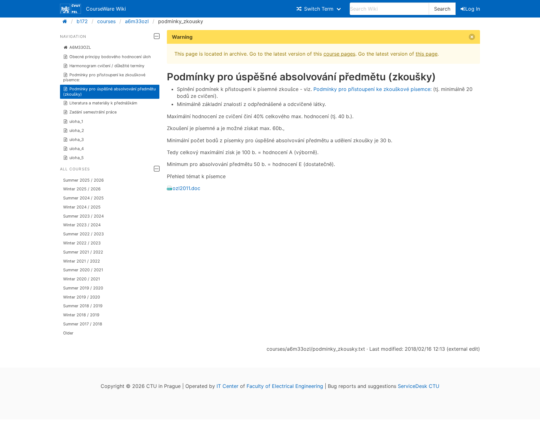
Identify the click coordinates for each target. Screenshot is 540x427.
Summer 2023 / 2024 (83, 216)
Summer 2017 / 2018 (82, 324)
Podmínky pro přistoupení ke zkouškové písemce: (104, 77)
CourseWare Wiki (106, 9)
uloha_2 (76, 130)
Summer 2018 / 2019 (82, 306)
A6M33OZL (80, 47)
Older (68, 333)
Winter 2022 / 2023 (82, 243)
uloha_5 (76, 157)
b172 (82, 21)
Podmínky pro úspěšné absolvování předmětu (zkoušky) (109, 91)
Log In (472, 9)
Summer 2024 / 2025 (83, 198)
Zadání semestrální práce (93, 112)
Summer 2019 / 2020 (83, 288)
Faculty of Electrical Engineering (285, 386)
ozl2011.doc (186, 188)
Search (442, 9)
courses (106, 21)
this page (427, 54)
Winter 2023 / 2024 (82, 225)
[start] (66, 21)
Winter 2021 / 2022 (81, 261)
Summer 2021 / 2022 (83, 252)
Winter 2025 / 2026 (82, 189)
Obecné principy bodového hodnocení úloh (110, 56)
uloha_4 (76, 148)
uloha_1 (76, 121)
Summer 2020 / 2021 (83, 270)
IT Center (227, 386)
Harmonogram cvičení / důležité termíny (106, 65)
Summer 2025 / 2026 (83, 180)
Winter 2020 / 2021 (81, 279)
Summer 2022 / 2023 (83, 234)
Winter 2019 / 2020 (81, 297)
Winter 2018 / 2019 (81, 315)
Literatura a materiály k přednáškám (103, 103)
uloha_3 (76, 139)
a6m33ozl (137, 21)
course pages (339, 54)
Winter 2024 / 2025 (82, 207)
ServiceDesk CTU (418, 386)
